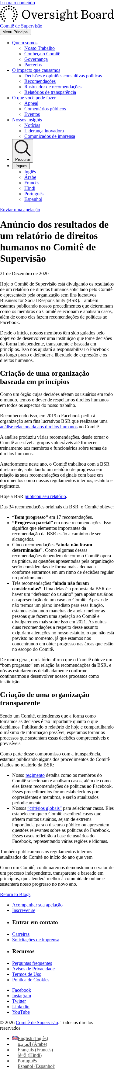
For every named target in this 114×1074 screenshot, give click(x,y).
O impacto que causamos (36, 70)
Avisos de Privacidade (33, 968)
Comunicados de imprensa (49, 136)
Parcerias (33, 64)
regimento (35, 775)
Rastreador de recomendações (52, 86)
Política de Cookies (30, 979)
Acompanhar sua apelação (37, 904)
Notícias (32, 125)
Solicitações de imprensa (35, 939)
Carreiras (20, 934)
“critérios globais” (44, 808)
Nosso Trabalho (39, 48)
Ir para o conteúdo (17, 2)
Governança (36, 59)
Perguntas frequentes (32, 963)
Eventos (32, 114)
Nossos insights (27, 119)
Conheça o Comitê (42, 53)
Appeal (31, 103)
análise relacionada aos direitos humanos (39, 426)
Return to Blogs (15, 894)
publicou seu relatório (45, 496)
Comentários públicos (45, 108)
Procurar (22, 159)
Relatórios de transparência (50, 92)
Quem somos (24, 42)
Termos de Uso (26, 974)
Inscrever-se (23, 910)
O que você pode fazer (34, 97)
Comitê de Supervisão (37, 1022)
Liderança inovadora (44, 130)
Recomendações (40, 81)
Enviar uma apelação (20, 209)
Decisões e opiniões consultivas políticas (63, 75)
